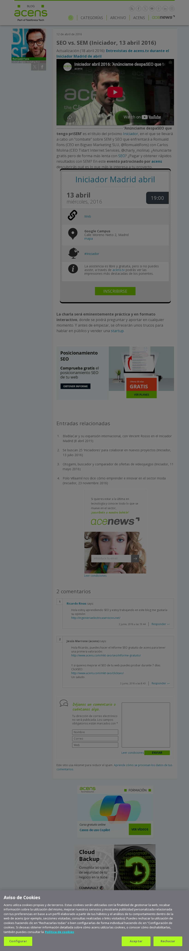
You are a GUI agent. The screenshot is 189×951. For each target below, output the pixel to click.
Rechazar (168, 941)
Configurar (18, 941)
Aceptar (136, 941)
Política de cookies (59, 932)
